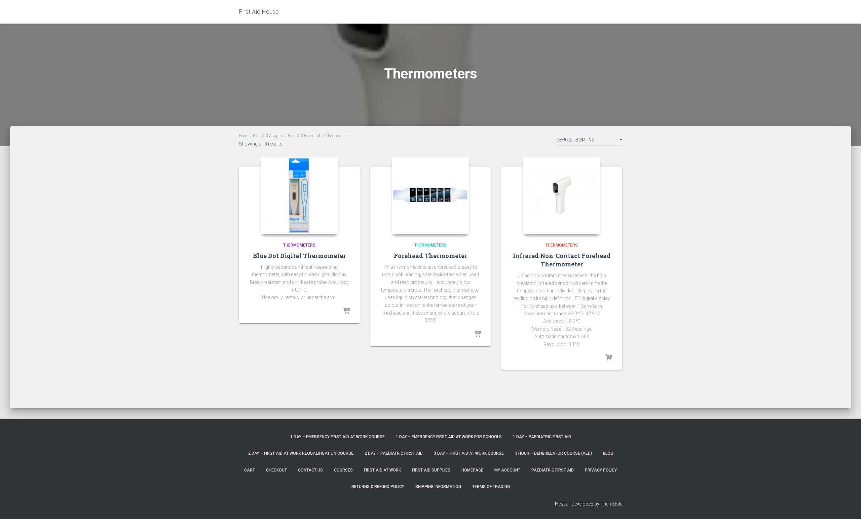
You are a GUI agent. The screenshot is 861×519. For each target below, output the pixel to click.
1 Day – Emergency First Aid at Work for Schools (449, 436)
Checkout (276, 470)
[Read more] (346, 311)
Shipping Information (438, 486)
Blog (608, 453)
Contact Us (310, 470)
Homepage (472, 470)
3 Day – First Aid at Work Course (469, 453)
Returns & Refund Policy (377, 486)
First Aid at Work (382, 470)
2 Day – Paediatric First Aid (394, 453)
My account (507, 470)
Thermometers (299, 245)
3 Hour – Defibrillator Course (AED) (553, 453)
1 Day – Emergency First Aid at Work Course (337, 436)
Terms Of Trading (491, 486)
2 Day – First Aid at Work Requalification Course (300, 453)
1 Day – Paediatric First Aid (542, 436)
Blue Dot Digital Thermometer (299, 256)
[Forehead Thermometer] (430, 195)
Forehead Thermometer (430, 256)
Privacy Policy (601, 470)
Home (244, 135)
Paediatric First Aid (552, 470)
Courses (343, 470)
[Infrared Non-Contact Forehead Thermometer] (561, 195)
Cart (249, 470)
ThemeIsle (611, 504)
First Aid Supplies (268, 135)
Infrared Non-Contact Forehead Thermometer (562, 260)
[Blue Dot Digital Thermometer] (299, 195)
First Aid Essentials (305, 135)
